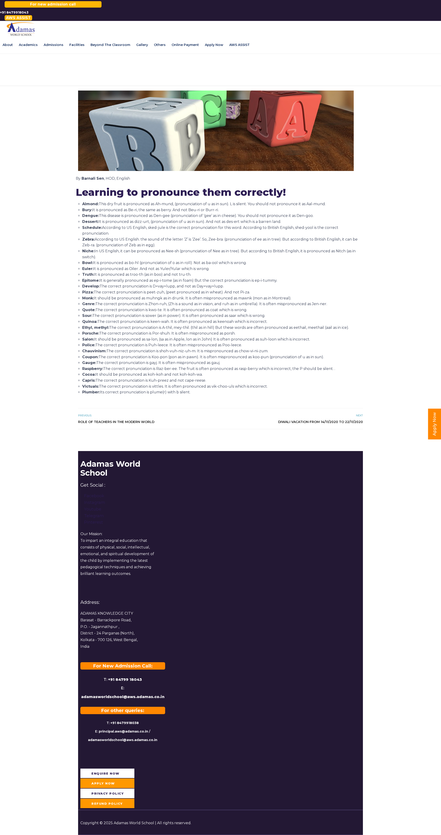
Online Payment (185, 45)
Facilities (77, 45)
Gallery (142, 45)
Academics (28, 45)
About (8, 45)
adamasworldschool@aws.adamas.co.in (122, 697)
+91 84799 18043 (125, 679)
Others (160, 45)
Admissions (53, 45)
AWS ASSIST (239, 45)
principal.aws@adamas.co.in (123, 731)
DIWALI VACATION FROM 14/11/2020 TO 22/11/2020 (320, 422)
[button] (18, 17)
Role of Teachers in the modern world (116, 422)
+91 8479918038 (124, 723)
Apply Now (214, 45)
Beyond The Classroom (110, 45)
